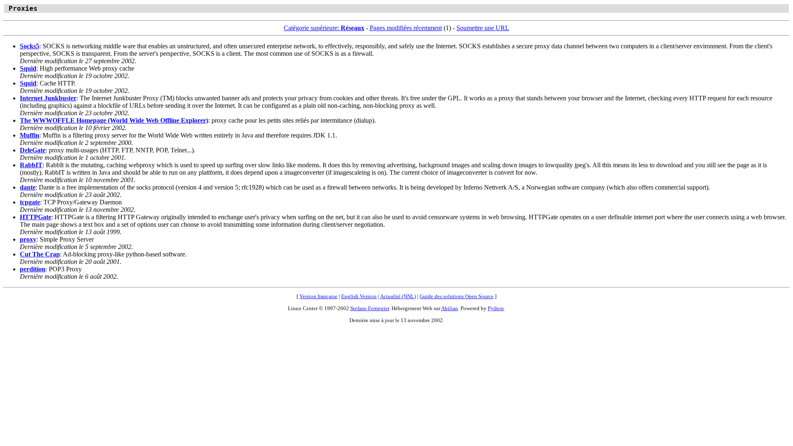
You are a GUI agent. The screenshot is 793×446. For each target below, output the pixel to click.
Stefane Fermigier (369, 308)
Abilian (449, 308)
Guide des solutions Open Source (457, 296)
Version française (318, 296)
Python (496, 308)
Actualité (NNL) (398, 296)
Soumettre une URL (482, 27)
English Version (359, 296)
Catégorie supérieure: (324, 27)
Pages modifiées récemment (406, 27)
